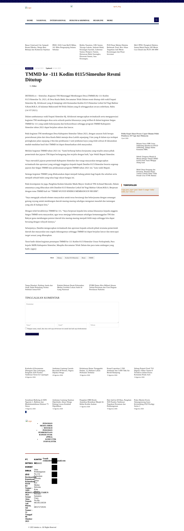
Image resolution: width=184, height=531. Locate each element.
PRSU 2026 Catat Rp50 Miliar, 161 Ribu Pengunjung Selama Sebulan (64, 47)
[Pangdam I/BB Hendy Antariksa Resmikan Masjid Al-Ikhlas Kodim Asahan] (92, 389)
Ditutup (59, 258)
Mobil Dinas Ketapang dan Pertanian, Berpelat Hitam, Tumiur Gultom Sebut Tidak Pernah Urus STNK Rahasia (146, 172)
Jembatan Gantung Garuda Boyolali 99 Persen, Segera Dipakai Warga (62, 370)
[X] (138, 85)
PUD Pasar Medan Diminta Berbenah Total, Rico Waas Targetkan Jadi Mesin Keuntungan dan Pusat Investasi (117, 49)
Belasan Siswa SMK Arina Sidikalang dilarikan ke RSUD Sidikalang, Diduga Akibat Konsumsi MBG (147, 146)
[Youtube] (54, 481)
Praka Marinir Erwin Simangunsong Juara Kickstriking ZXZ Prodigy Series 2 (144, 403)
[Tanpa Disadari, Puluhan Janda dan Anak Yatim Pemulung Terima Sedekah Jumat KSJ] (40, 272)
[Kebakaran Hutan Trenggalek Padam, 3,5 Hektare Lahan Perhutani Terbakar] (92, 357)
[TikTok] (54, 467)
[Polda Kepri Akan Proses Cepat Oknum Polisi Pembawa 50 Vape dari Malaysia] (140, 112)
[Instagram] (54, 461)
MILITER (29, 68)
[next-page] (26, 412)
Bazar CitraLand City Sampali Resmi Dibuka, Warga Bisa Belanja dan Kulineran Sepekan (37, 47)
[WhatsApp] (150, 85)
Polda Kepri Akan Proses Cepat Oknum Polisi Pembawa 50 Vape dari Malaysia (140, 135)
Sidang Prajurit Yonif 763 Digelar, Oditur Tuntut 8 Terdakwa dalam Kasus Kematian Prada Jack (144, 371)
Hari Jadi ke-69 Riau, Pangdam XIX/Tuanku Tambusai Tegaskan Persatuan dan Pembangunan (119, 403)
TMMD (91, 258)
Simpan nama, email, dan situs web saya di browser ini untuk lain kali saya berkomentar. (57, 329)
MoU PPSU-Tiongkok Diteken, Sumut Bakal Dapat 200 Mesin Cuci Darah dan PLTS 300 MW (146, 47)
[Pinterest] (144, 85)
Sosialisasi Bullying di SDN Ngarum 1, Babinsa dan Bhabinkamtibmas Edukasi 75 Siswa (37, 403)
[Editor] (27, 86)
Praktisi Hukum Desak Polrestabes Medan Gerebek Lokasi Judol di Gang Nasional (70, 287)
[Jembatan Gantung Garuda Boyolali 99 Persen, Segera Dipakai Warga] (64, 357)
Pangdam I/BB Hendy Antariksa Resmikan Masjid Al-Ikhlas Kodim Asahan (92, 402)
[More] (156, 85)
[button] (156, 19)
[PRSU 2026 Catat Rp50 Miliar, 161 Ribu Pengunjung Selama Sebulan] (64, 34)
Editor (34, 86)
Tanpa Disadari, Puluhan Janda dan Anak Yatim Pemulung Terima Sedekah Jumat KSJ (39, 287)
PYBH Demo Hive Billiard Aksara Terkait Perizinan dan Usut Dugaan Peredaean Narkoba (103, 287)
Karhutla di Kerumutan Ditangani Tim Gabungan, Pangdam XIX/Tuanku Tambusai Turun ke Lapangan (36, 371)
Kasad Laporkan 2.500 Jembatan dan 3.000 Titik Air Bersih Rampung (118, 370)
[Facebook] (133, 85)
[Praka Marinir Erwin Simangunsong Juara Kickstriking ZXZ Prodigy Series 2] (146, 389)
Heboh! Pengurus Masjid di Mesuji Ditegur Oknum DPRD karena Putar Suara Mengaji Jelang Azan (147, 159)
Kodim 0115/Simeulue (71, 258)
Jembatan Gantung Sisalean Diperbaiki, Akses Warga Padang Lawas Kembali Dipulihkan (63, 403)
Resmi (83, 258)
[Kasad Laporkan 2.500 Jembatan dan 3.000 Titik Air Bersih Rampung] (119, 357)
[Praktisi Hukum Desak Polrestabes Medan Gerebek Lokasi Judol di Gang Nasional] (72, 272)
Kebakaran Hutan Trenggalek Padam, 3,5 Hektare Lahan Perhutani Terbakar (91, 370)
